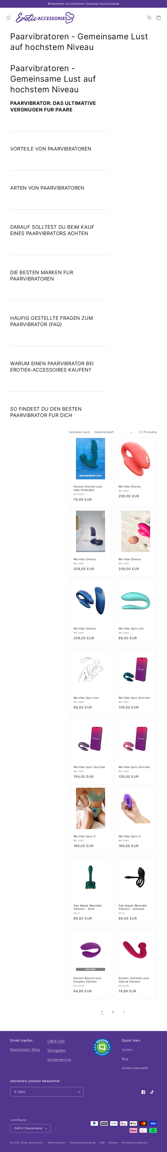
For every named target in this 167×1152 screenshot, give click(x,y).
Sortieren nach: (79, 432)
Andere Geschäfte (135, 1068)
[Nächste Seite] (124, 1011)
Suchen (127, 1049)
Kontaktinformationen (134, 1142)
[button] (8, 17)
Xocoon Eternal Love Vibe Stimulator (88, 488)
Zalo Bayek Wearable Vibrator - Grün (88, 907)
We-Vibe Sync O (85, 836)
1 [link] (102, 1012)
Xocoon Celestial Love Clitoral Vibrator (134, 979)
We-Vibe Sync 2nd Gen (134, 697)
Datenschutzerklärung (83, 1142)
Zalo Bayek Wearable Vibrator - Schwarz (133, 907)
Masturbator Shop (25, 1049)
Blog (125, 1059)
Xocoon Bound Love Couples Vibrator (87, 979)
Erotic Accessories (32, 1142)
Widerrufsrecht (57, 1142)
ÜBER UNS (56, 1041)
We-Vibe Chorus (130, 486)
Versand (113, 1142)
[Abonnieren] (78, 1092)
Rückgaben (56, 1050)
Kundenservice (59, 1059)
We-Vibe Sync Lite (131, 628)
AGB (102, 1142)
